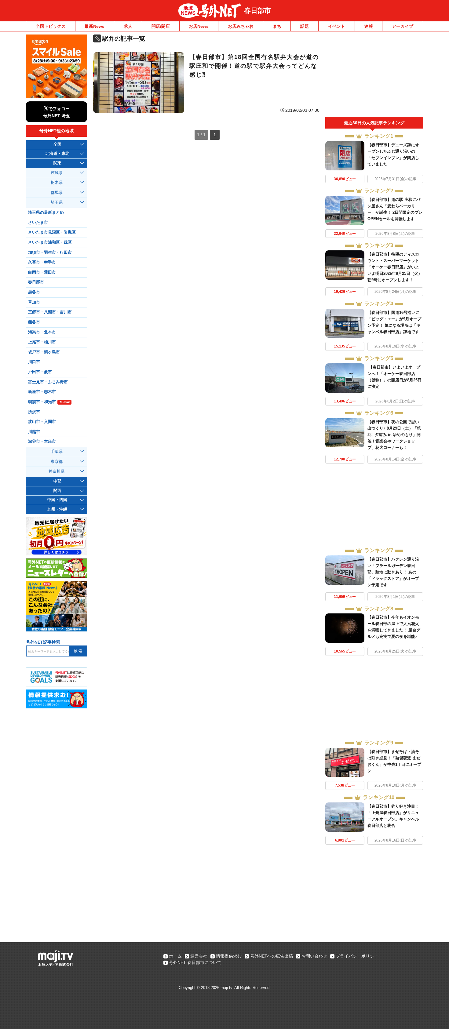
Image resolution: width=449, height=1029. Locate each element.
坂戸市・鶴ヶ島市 (44, 352)
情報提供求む (229, 956)
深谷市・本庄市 (42, 441)
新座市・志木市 (42, 392)
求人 (128, 26)
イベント (336, 26)
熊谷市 (34, 322)
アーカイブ (402, 26)
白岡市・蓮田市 (42, 272)
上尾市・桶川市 (42, 342)
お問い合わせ (314, 956)
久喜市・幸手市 (42, 262)
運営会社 (198, 956)
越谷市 (34, 292)
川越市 (34, 432)
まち (277, 26)
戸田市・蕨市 (40, 372)
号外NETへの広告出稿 (271, 956)
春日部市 (257, 10)
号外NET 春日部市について (195, 962)
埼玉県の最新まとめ (46, 212)
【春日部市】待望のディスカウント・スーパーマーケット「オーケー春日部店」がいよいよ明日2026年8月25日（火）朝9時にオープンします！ (394, 267)
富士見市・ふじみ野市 (48, 382)
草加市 (34, 302)
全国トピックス (51, 26)
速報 (368, 26)
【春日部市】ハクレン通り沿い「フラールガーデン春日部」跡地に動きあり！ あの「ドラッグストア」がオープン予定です (393, 572)
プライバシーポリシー (357, 956)
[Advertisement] (374, 76)
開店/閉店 (160, 26)
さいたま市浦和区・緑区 (50, 242)
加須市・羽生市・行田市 (50, 252)
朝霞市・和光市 (49, 402)
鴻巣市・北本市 (42, 332)
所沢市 (34, 412)
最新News (94, 26)
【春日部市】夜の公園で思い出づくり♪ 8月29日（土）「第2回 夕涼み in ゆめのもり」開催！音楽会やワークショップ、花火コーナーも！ (394, 435)
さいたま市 (38, 222)
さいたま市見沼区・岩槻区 (52, 232)
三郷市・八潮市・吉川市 (50, 312)
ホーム (175, 956)
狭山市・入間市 (42, 422)
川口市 (34, 362)
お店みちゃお (241, 26)
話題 (304, 26)
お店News (199, 26)
